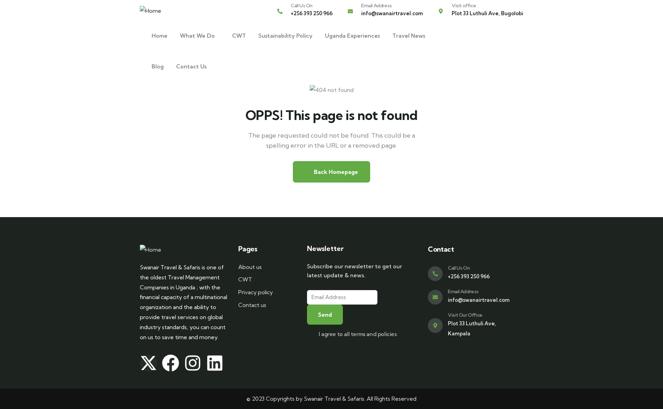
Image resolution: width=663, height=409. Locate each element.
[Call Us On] (279, 11)
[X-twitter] (148, 363)
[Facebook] (170, 363)
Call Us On (302, 5)
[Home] (150, 11)
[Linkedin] (214, 363)
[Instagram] (192, 363)
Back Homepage (335, 171)
